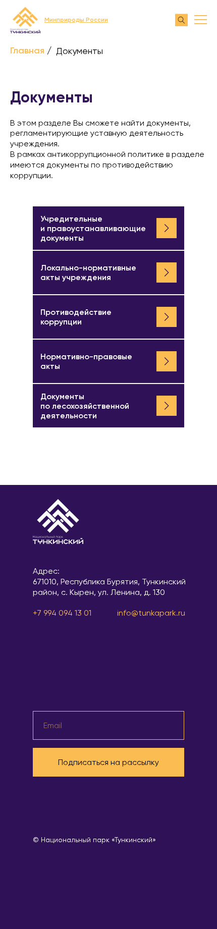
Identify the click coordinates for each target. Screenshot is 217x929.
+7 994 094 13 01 (62, 613)
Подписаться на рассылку (108, 762)
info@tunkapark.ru (151, 613)
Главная (27, 50)
